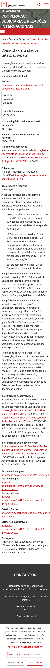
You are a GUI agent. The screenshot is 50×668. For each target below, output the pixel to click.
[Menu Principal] (46, 5)
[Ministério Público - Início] (13, 4)
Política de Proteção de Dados (25, 647)
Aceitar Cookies (34, 663)
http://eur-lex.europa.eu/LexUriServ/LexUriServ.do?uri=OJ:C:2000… (22, 486)
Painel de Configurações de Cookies (25, 655)
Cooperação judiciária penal (16, 88)
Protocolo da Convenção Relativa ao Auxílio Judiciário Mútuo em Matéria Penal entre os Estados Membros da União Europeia (24, 450)
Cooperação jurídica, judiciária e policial (22, 85)
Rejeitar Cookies (15, 663)
